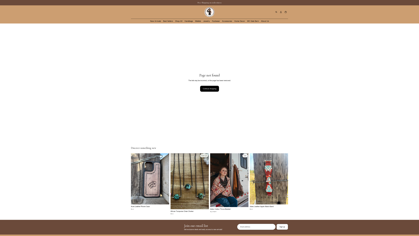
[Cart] (285, 12)
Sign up (282, 227)
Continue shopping (209, 89)
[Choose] (166, 201)
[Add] (245, 204)
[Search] (276, 12)
